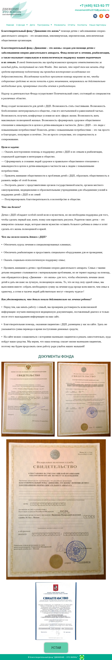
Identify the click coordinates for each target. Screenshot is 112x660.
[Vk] (95, 16)
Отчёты (71, 25)
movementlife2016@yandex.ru (92, 10)
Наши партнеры (97, 25)
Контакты (82, 25)
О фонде (20, 25)
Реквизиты (60, 25)
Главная (10, 25)
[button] (56, 648)
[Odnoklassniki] (101, 16)
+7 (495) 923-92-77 (94, 6)
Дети (32, 25)
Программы (43, 25)
